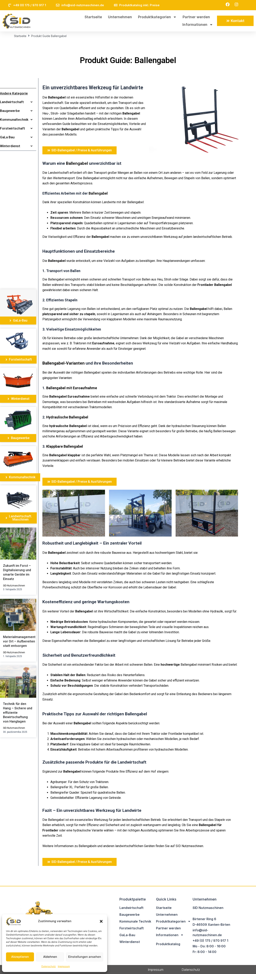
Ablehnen (50, 957)
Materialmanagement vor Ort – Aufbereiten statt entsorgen (19, 641)
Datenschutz (48, 966)
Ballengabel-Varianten (63, 363)
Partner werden (196, 17)
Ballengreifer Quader (64, 792)
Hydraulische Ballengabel (67, 417)
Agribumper (58, 782)
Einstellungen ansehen (84, 957)
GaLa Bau (7, 137)
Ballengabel (57, 97)
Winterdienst (10, 146)
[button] (101, 921)
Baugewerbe (10, 111)
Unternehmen (120, 17)
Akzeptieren (20, 957)
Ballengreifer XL (61, 787)
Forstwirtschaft (12, 128)
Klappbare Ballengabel (64, 446)
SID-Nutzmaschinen (14, 585)
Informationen (194, 24)
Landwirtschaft (12, 102)
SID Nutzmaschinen (189, 846)
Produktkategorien (154, 17)
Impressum (64, 966)
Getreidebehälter (62, 798)
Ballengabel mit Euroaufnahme (71, 388)
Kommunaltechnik (14, 120)
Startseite (93, 17)
